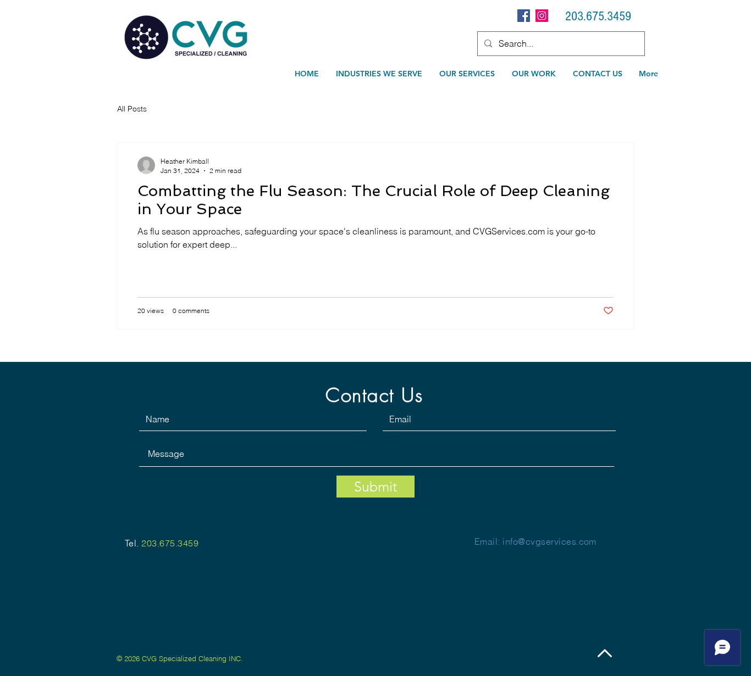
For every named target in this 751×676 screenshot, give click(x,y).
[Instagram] (541, 15)
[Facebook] (523, 15)
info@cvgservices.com (549, 541)
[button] (467, 73)
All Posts (132, 109)
